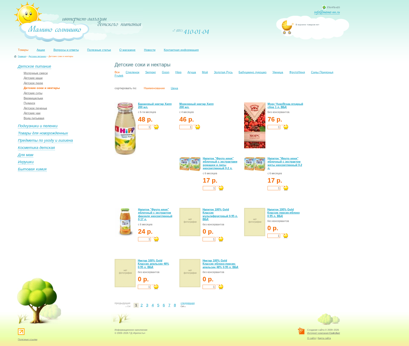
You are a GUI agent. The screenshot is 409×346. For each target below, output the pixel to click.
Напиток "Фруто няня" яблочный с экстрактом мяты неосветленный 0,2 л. (285, 163)
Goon (165, 72)
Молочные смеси (36, 73)
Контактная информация (181, 49)
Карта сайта (324, 338)
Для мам (25, 154)
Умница (277, 72)
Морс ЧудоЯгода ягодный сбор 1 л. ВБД (285, 105)
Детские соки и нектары (42, 88)
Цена (174, 88)
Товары (23, 49)
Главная (22, 56)
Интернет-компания (323, 333)
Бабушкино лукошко (252, 72)
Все (117, 72)
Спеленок (132, 72)
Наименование (154, 88)
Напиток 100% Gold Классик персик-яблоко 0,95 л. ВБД (283, 213)
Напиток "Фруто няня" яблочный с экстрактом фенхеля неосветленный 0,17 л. (155, 214)
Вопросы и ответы (66, 49)
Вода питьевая (34, 118)
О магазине (127, 49)
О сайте (311, 338)
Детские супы (33, 93)
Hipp (178, 72)
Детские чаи (32, 113)
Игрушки (26, 161)
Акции (41, 49)
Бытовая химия (32, 169)
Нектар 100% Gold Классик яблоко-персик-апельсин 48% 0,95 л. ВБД (220, 264)
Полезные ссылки (27, 339)
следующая (188, 303)
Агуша (191, 72)
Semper (150, 72)
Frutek (119, 75)
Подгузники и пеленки (38, 125)
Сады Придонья (322, 72)
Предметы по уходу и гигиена (45, 140)
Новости (150, 49)
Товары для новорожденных (43, 133)
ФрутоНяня (297, 72)
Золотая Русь (223, 72)
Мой (205, 72)
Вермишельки (33, 98)
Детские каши (33, 78)
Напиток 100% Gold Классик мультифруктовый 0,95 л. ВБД (220, 214)
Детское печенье (35, 108)
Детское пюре (33, 83)
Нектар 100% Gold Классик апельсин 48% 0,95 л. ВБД (153, 264)
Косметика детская (36, 147)
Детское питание (37, 56)
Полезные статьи (99, 49)
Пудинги (29, 103)
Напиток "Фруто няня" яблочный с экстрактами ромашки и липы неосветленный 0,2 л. (220, 163)
